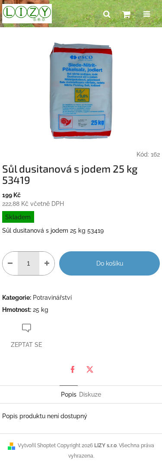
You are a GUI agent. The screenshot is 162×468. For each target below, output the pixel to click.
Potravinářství (52, 297)
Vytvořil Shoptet (37, 445)
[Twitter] (90, 369)
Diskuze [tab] (90, 394)
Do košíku (109, 263)
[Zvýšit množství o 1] (46, 263)
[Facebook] (72, 369)
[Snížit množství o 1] (10, 263)
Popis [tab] (68, 394)
